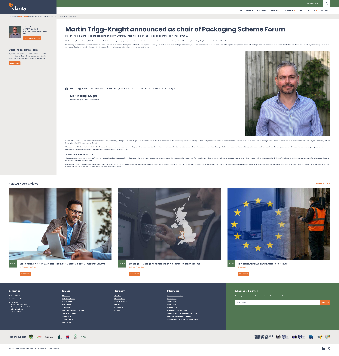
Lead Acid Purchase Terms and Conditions (182, 313)
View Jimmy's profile (32, 38)
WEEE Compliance (68, 302)
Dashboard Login (313, 4)
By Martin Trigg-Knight (137, 267)
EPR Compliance (246, 10)
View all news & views (322, 184)
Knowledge (288, 10)
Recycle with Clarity (69, 313)
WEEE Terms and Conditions (177, 310)
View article (25, 274)
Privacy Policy (172, 302)
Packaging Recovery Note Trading (74, 310)
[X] (329, 348)
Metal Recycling (67, 316)
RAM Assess (262, 10)
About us (117, 296)
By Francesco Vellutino (28, 267)
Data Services (67, 305)
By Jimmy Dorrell (244, 267)
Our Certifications (120, 302)
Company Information (175, 296)
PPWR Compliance (68, 299)
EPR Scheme (66, 296)
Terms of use (171, 299)
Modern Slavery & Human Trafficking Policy (182, 319)
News (301, 10)
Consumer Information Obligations (179, 316)
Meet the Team (119, 299)
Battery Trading (67, 319)
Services (274, 10)
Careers (117, 310)
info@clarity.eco (16, 298)
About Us (311, 10)
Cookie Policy (172, 305)
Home (20, 16)
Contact (324, 10)
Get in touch (14, 63)
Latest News (118, 308)
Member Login (172, 308)
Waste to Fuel (66, 322)
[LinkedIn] (323, 348)
